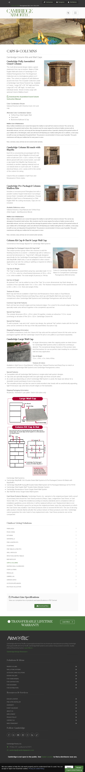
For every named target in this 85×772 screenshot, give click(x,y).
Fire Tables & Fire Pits (14, 549)
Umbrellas (10, 576)
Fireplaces (10, 528)
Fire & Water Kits (12, 542)
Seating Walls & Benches (15, 566)
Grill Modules (12, 552)
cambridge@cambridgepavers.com (21, 750)
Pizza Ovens (11, 532)
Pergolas (10, 573)
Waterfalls (11, 539)
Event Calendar (12, 708)
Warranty (10, 705)
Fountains (10, 545)
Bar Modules (11, 559)
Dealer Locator (12, 699)
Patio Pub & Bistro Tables (15, 556)
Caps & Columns (12, 563)
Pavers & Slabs (12, 666)
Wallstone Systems (14, 669)
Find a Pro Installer (14, 702)
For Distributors (13, 688)
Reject (69, 767)
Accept (78, 767)
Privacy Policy (11, 717)
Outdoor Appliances (14, 583)
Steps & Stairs (11, 569)
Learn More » (28, 648)
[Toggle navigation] (75, 13)
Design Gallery (12, 675)
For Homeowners (13, 678)
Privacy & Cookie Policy (36, 769)
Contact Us (11, 720)
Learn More (66, 622)
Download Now (43, 606)
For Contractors (13, 681)
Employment (11, 714)
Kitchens (10, 535)
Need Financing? (12, 723)
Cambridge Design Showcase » (17, 651)
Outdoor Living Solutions (16, 672)
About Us (10, 711)
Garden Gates (11, 580)
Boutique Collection (14, 587)
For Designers (12, 685)
